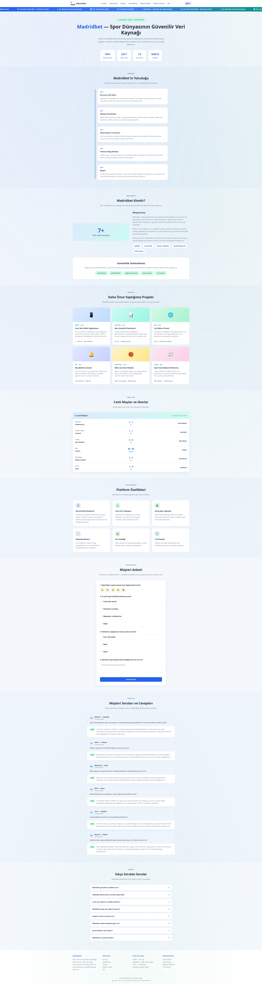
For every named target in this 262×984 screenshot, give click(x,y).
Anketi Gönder (131, 679)
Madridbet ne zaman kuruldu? (103, 938)
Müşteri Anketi (145, 3)
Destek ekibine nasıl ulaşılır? (102, 930)
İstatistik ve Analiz (110, 609)
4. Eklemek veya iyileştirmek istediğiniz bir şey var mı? (121, 660)
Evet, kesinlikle (109, 637)
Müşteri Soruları (159, 3)
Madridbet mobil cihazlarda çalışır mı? (106, 923)
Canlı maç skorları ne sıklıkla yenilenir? (106, 902)
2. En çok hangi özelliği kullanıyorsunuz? (115, 596)
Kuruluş (104, 3)
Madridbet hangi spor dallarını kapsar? (106, 909)
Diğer (105, 624)
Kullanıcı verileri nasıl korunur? (103, 916)
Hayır (105, 652)
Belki (105, 644)
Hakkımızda (114, 3)
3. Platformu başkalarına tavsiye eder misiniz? (118, 632)
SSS (168, 3)
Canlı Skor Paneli (110, 602)
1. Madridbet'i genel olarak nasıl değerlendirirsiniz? (120, 585)
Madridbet (81, 3)
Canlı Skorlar (133, 3)
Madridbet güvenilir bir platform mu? (105, 887)
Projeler (123, 3)
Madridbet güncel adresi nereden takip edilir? (108, 895)
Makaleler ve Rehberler (112, 616)
